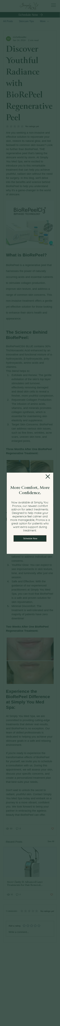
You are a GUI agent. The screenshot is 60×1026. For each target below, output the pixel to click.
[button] (48, 476)
